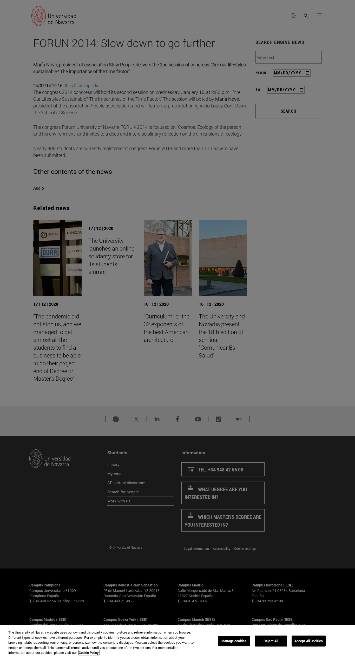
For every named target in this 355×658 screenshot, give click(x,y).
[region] (177, 641)
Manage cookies (233, 640)
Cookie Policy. (89, 652)
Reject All (271, 640)
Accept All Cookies (308, 640)
